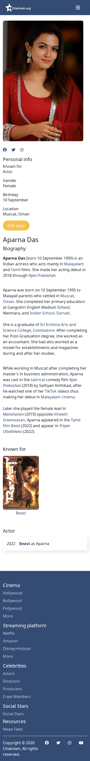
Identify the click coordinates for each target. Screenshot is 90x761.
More (8, 616)
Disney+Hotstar (17, 648)
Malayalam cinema (58, 397)
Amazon (10, 641)
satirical (38, 379)
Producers (12, 688)
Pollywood (12, 608)
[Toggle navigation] (78, 7)
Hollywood (12, 593)
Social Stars (13, 713)
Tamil (15, 269)
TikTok (51, 391)
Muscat (67, 295)
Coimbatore (43, 330)
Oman (8, 301)
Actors (9, 673)
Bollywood (12, 600)
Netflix (9, 633)
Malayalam (74, 264)
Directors (11, 681)
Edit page (16, 225)
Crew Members (17, 696)
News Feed (13, 729)
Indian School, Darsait (50, 313)
